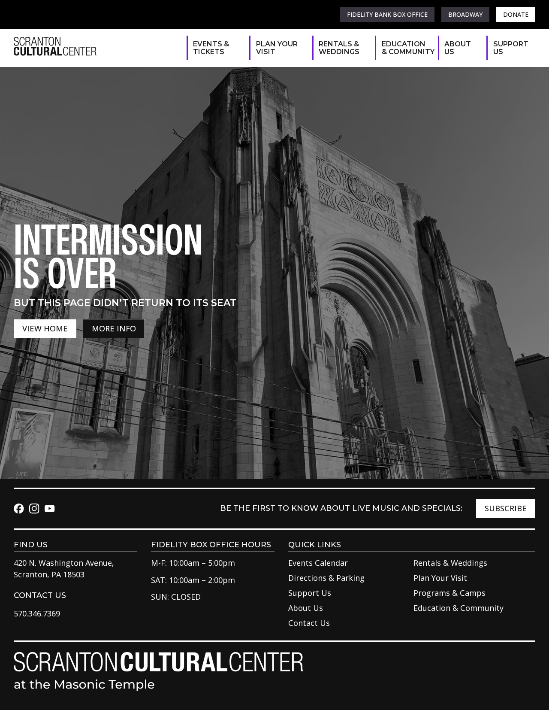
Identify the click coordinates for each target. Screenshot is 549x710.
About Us (457, 48)
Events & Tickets (211, 48)
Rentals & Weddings (339, 48)
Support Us (510, 48)
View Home (45, 328)
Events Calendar (318, 563)
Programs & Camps (449, 593)
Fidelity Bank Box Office (387, 14)
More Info (114, 328)
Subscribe (506, 508)
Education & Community (405, 48)
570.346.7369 (37, 613)
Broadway (465, 14)
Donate (515, 14)
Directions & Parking (326, 578)
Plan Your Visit (277, 48)
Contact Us (309, 623)
